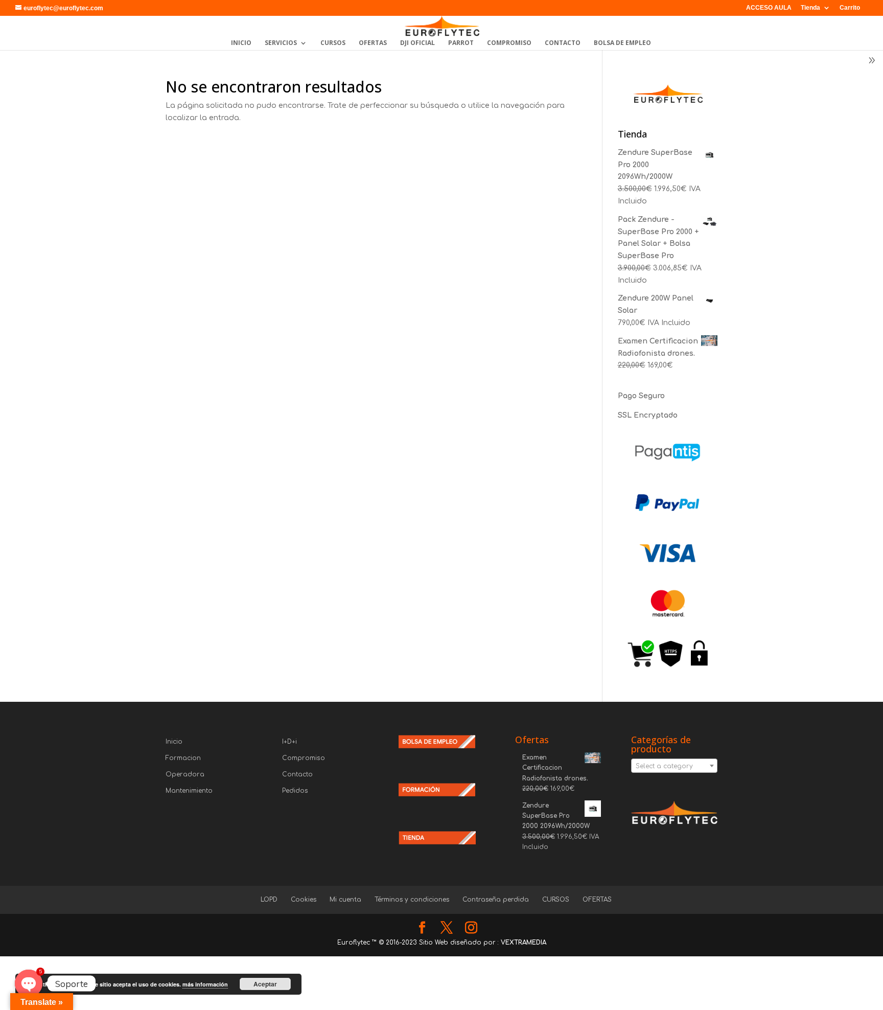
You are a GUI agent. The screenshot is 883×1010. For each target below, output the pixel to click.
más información (205, 984)
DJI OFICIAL (417, 43)
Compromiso (303, 758)
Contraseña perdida (495, 899)
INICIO (241, 43)
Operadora (185, 774)
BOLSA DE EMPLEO (622, 43)
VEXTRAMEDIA (523, 942)
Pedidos (295, 790)
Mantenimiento (189, 790)
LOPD (269, 899)
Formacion (183, 758)
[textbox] (674, 766)
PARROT (461, 43)
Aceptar (265, 984)
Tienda (810, 8)
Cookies (303, 899)
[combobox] (674, 766)
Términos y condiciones (412, 899)
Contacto (297, 774)
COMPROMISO (509, 43)
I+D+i (289, 741)
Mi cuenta (345, 899)
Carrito (850, 8)
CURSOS (332, 43)
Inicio (174, 741)
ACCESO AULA (769, 8)
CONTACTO (562, 43)
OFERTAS (373, 43)
